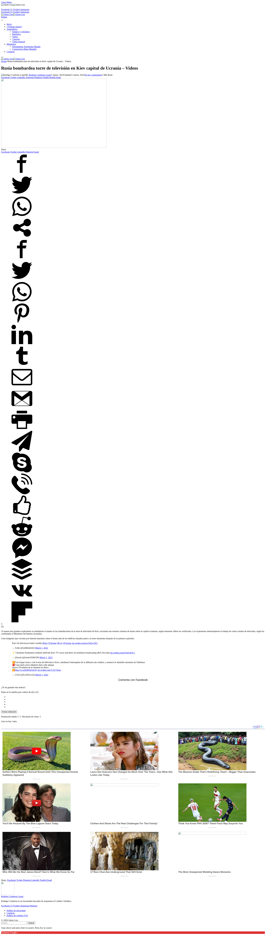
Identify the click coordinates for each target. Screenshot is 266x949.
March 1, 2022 (41, 648)
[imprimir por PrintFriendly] (22, 429)
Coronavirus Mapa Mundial (24, 49)
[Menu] (2, 20)
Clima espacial (18, 41)
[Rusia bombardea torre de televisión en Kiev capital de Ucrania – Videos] (54, 147)
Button (4, 17)
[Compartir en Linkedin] (22, 344)
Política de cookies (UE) (17, 915)
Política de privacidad (16, 910)
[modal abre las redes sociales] (22, 237)
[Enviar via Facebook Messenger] (22, 557)
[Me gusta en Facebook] (22, 515)
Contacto (11, 51)
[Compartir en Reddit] (22, 536)
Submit (31, 923)
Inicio (9, 24)
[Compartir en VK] (22, 600)
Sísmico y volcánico (21, 31)
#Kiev (45, 643)
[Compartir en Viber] (22, 493)
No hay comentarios (93, 75)
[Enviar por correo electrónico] (22, 387)
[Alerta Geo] (13, 14)
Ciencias (16, 39)
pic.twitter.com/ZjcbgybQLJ (122, 653)
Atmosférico (12, 29)
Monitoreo (11, 44)
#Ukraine (52, 643)
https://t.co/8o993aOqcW (26, 670)
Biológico (16, 34)
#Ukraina (67, 643)
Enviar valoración (9, 712)
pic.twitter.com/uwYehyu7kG (85, 643)
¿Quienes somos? (14, 27)
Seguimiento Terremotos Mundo (26, 46)
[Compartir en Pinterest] (22, 323)
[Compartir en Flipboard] (22, 621)
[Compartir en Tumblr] (22, 365)
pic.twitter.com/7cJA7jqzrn (49, 670)
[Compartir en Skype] (22, 472)
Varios (15, 36)
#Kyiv (60, 643)
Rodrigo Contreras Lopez (40, 75)
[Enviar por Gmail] (22, 408)
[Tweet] (22, 194)
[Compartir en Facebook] (22, 173)
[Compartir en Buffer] (22, 579)
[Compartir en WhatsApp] (22, 216)
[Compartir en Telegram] (22, 451)
